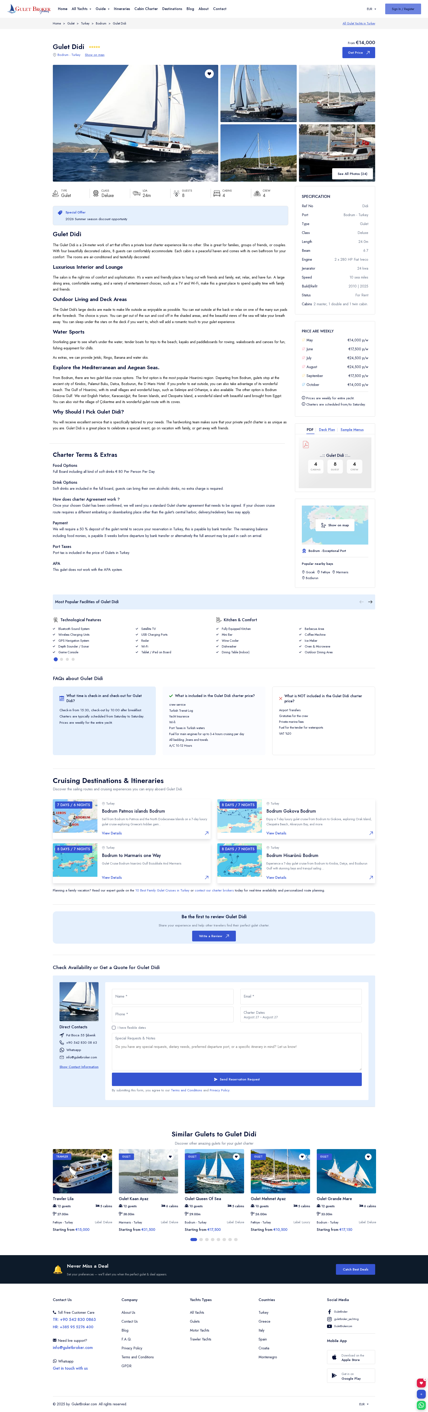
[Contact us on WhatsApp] (421, 1405)
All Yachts (197, 1312)
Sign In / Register (403, 9)
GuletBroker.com (84, 1404)
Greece (264, 1321)
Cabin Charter (146, 8)
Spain (263, 1339)
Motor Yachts (199, 1330)
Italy (261, 1330)
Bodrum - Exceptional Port (327, 551)
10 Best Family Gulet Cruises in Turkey (162, 890)
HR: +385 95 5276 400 (73, 1327)
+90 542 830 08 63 (81, 1042)
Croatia (264, 1348)
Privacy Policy (219, 1090)
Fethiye (325, 572)
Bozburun (312, 578)
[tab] (311, 430)
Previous (49, 1195)
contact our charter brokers (214, 890)
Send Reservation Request (240, 1079)
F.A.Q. (126, 1339)
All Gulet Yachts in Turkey (359, 23)
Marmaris (342, 572)
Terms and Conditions (186, 1090)
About (204, 8)
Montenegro (268, 1357)
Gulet (70, 23)
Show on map (95, 54)
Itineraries (122, 8)
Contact (219, 8)
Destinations (172, 8)
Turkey (85, 23)
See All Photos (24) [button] (352, 173)
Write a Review (210, 936)
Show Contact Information (79, 1066)
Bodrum (101, 23)
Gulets (195, 1321)
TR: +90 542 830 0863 (74, 1319)
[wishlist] (104, 1157)
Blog (190, 8)
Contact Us (129, 1321)
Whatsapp (73, 1049)
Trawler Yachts (200, 1339)
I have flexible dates (132, 1027)
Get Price (355, 52)
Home (62, 8)
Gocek (310, 572)
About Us (128, 1312)
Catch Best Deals (355, 1269)
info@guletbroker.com (81, 1057)
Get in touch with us (70, 1368)
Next (378, 1195)
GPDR (126, 1366)
